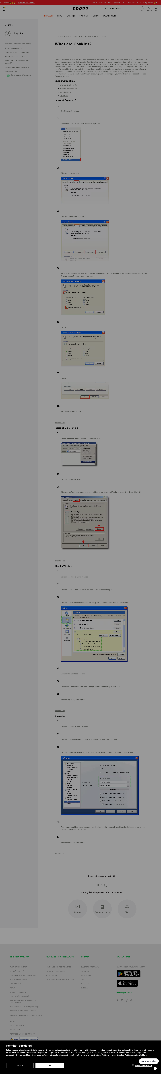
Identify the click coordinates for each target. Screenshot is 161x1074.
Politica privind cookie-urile (112, 1055)
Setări (20, 1065)
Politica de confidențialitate (135, 1055)
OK (49, 1065)
